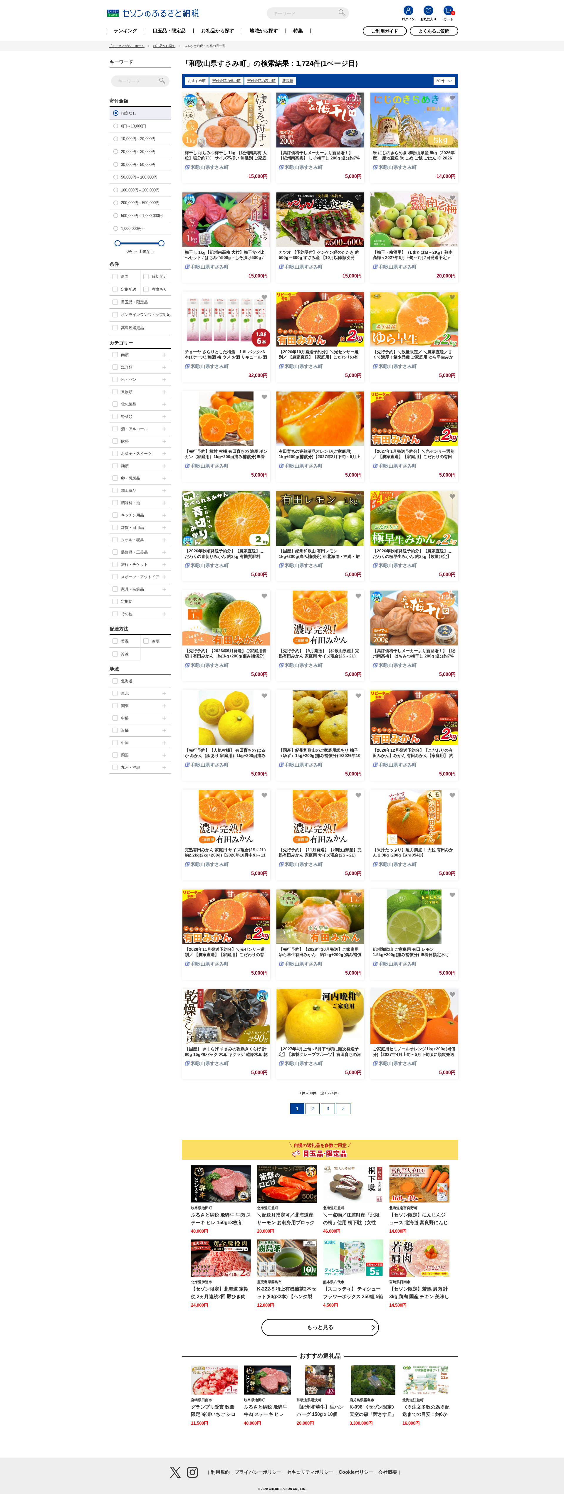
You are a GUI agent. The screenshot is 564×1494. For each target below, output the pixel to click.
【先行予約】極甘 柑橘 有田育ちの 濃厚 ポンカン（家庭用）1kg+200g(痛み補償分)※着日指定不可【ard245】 (226, 456)
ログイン (408, 19)
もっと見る (320, 1327)
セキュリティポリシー (310, 1472)
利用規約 (220, 1472)
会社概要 (387, 1472)
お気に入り (428, 19)
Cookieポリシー (356, 1472)
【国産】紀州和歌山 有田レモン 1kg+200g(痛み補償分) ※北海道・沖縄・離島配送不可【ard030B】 (319, 556)
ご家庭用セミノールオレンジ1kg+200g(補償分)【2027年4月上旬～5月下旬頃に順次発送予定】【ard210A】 (414, 1054)
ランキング (125, 30)
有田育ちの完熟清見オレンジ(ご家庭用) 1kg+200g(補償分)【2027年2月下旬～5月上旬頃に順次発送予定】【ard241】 (319, 456)
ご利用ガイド (385, 30)
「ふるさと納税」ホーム (127, 46)
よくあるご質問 (434, 30)
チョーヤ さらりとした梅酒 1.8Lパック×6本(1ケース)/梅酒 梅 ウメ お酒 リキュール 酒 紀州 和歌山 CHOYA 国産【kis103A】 (226, 357)
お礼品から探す (217, 30)
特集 (298, 30)
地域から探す (264, 30)
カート (448, 19)
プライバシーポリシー (258, 1472)
